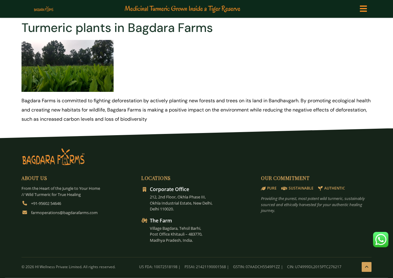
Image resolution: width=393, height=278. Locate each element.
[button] (363, 8)
